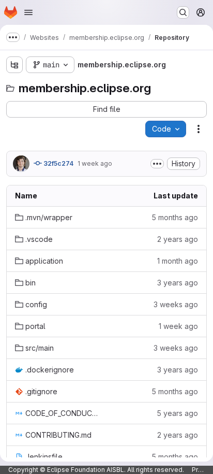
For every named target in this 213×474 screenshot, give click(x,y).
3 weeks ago (176, 304)
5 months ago (174, 217)
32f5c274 (57, 163)
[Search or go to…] (183, 12)
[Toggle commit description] (157, 163)
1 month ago (177, 260)
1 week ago (95, 163)
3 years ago (177, 282)
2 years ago (177, 239)
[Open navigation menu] (28, 12)
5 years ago (177, 413)
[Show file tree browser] (14, 64)
